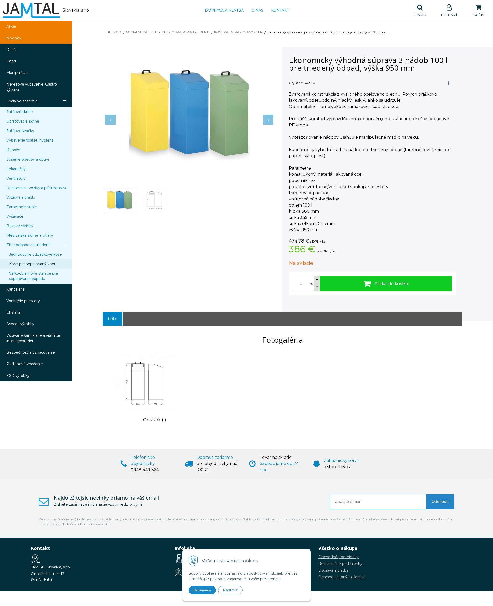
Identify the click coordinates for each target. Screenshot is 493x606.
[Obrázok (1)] (145, 383)
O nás (257, 10)
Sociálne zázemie (141, 32)
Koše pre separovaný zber (238, 32)
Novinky (13, 38)
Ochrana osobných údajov (341, 577)
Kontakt (280, 10)
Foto (112, 318)
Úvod (116, 32)
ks (311, 283)
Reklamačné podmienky (340, 563)
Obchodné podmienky (338, 557)
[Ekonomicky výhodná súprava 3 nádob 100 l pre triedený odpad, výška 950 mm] (189, 114)
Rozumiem (202, 590)
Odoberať (440, 501)
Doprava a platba (224, 10)
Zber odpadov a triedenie (185, 32)
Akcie (11, 26)
